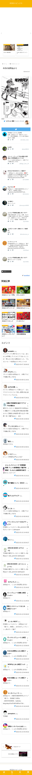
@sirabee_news (25, 140)
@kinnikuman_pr (24, 234)
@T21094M (26, 179)
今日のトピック (7, 271)
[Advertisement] (16, 25)
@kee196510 (25, 149)
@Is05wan (26, 250)
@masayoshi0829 (24, 205)
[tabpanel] (9, 49)
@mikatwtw (26, 194)
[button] (28, 435)
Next (31, 33)
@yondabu (26, 221)
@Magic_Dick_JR (24, 163)
